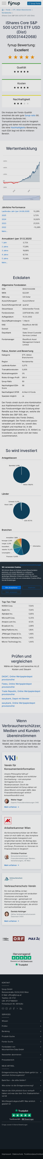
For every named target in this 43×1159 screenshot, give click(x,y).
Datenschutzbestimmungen (30, 565)
